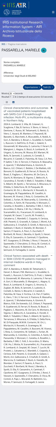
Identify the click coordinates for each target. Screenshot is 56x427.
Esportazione (31, 87)
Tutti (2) (47, 87)
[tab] (7, 102)
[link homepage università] (13, 12)
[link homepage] (15, 5)
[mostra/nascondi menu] (53, 12)
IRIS (3, 44)
